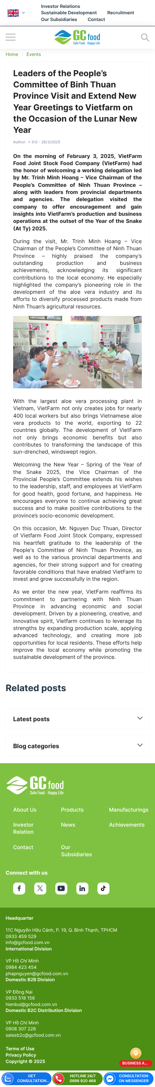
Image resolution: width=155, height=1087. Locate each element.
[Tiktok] (103, 889)
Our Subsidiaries (59, 19)
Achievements (127, 825)
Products (72, 810)
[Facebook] (19, 889)
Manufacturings (129, 810)
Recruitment (120, 12)
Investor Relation (23, 828)
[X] (40, 889)
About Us (24, 810)
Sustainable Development (69, 12)
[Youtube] (61, 889)
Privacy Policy (21, 1055)
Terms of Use (20, 1048)
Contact (96, 19)
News (68, 825)
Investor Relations (60, 6)
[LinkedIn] (82, 889)
